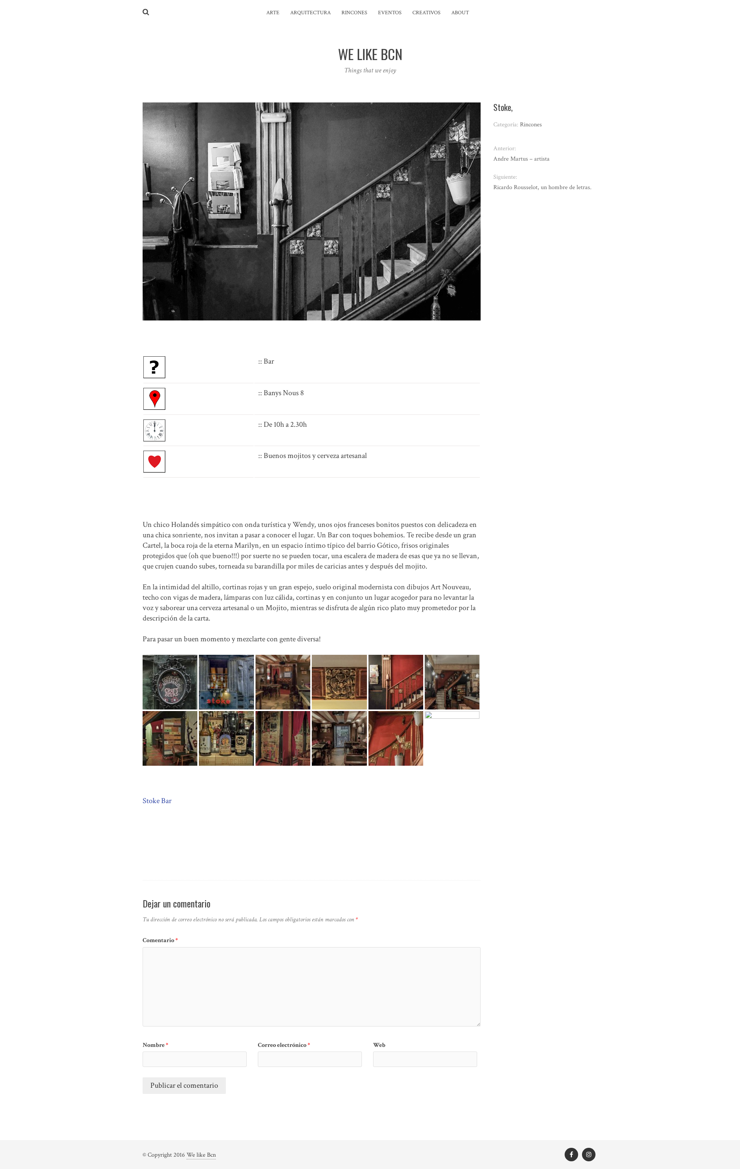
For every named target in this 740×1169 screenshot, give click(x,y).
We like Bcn (201, 1155)
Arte (272, 12)
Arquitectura (310, 12)
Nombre (155, 1045)
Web (379, 1045)
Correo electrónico (284, 1045)
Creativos (426, 12)
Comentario (160, 940)
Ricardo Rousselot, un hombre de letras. (542, 187)
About (460, 12)
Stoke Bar (157, 801)
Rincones (354, 12)
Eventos (390, 12)
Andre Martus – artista (521, 159)
